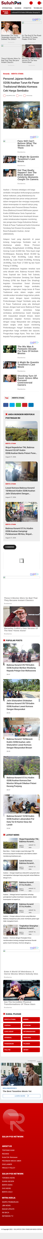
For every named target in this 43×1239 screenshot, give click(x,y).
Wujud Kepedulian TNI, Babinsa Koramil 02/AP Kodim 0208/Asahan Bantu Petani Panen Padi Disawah (21, 450)
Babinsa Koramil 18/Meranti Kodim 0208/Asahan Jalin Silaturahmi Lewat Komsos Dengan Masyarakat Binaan (20, 743)
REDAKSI (5, 1154)
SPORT (26, 1050)
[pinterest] (24, 405)
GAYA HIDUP (8, 1031)
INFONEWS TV (7, 1216)
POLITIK (7, 1050)
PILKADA (26, 1044)
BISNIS (25, 1019)
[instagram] (15, 1141)
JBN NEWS (6, 1206)
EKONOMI (27, 1025)
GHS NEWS (6, 1188)
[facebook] (5, 405)
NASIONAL (27, 1037)
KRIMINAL (8, 1037)
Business (18, 8)
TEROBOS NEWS (8, 1178)
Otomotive (27, 8)
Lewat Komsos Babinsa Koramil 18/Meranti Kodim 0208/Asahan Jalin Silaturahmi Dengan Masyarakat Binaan (20, 491)
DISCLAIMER (7, 1164)
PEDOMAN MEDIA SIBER (11, 1161)
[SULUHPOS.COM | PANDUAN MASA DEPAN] (11, 4)
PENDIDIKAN (9, 1044)
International (7, 8)
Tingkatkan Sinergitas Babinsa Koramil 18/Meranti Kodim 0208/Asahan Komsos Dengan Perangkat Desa (28, 927)
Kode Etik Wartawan (9, 1157)
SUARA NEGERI (8, 1181)
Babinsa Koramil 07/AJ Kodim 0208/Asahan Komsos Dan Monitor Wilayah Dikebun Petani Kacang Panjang (21, 781)
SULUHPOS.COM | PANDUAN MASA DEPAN (28, 1229)
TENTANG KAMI (8, 1150)
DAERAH (7, 1025)
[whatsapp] (18, 405)
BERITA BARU (7, 1185)
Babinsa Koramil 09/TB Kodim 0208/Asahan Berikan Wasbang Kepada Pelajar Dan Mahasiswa (21, 668)
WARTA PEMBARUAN (10, 1202)
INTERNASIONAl (29, 1031)
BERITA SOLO (7, 1192)
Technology (38, 8)
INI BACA (5, 1213)
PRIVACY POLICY (8, 1168)
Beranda (6, 74)
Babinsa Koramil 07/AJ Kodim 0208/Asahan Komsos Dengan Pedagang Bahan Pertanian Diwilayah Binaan (27, 905)
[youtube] (18, 1141)
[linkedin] (31, 405)
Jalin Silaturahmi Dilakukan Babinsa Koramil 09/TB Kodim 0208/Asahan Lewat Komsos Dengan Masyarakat (20, 704)
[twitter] (12, 405)
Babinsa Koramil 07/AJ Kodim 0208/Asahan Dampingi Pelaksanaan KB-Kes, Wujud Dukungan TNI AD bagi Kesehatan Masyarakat (21, 531)
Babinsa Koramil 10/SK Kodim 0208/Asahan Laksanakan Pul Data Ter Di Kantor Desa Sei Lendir (20, 820)
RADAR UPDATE (8, 1209)
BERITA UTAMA (17, 74)
